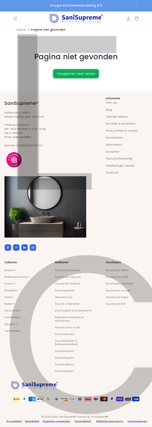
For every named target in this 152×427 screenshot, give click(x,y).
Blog (109, 109)
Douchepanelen (65, 290)
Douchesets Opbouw (68, 276)
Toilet (7, 297)
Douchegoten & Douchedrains (73, 310)
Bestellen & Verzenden (121, 123)
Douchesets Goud (117, 276)
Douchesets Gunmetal (119, 283)
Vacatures (112, 172)
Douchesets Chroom (118, 290)
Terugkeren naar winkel (76, 74)
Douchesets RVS (116, 303)
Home (21, 30)
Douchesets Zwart (117, 270)
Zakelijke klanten (117, 116)
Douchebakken (64, 371)
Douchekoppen (64, 357)
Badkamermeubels (16, 276)
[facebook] (7, 247)
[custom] (16, 247)
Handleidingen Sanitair (120, 165)
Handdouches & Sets (68, 327)
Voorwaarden (114, 137)
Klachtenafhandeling (119, 158)
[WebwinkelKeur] (14, 159)
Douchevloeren (64, 351)
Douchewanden (64, 334)
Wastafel (10, 290)
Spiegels (9, 324)
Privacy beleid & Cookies (122, 130)
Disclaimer (113, 151)
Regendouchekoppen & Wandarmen (69, 318)
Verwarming (11, 317)
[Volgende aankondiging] (137, 6)
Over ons (112, 102)
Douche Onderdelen (67, 303)
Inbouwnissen (63, 297)
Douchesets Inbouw (67, 270)
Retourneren (114, 144)
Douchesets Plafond (67, 283)
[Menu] (15, 18)
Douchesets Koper (117, 297)
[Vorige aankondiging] (15, 6)
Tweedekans (12, 330)
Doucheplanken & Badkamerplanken (66, 342)
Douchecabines (64, 364)
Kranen (9, 283)
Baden (8, 303)
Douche (9, 270)
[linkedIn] (24, 247)
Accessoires (11, 310)
